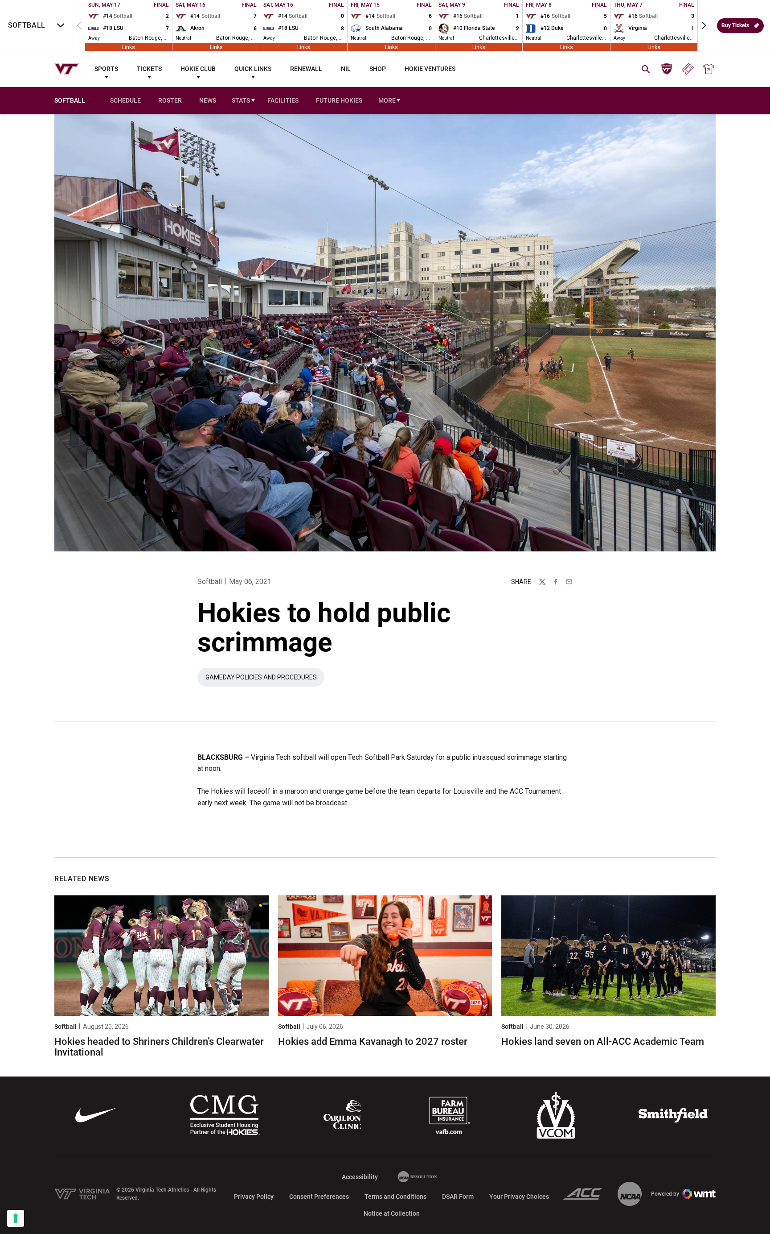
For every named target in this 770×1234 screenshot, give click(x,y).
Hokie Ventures (430, 68)
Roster (170, 100)
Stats (241, 100)
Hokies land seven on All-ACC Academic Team (602, 1041)
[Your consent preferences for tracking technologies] (15, 1218)
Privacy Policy (254, 1196)
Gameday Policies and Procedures (264, 679)
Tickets (149, 68)
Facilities (283, 100)
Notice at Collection (392, 1213)
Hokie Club (198, 68)
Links (128, 47)
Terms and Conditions (395, 1196)
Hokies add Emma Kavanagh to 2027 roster (372, 1041)
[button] (704, 25)
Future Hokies (339, 100)
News (207, 100)
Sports (106, 68)
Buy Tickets (735, 25)
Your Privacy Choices (519, 1196)
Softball (209, 581)
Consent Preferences (319, 1196)
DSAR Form (458, 1196)
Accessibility (360, 1176)
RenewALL (306, 68)
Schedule (125, 100)
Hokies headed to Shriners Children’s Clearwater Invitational (159, 1047)
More (387, 100)
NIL (346, 68)
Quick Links (252, 68)
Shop (377, 68)
